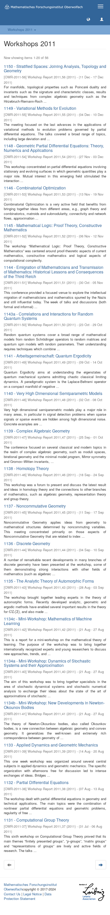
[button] (88, 19)
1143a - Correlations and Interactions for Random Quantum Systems (48, 316)
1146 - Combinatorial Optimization (35, 188)
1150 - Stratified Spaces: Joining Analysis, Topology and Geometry (55, 68)
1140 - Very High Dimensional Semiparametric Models (53, 393)
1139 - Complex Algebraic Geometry (37, 431)
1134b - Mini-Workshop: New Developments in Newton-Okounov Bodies (54, 705)
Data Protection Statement (27, 896)
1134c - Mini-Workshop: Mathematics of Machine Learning (48, 621)
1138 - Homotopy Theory (26, 468)
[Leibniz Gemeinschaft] (91, 892)
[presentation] (14, 611)
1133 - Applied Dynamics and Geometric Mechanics (51, 745)
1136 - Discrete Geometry (27, 543)
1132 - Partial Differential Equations (36, 782)
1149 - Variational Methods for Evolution (40, 108)
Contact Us (12, 894)
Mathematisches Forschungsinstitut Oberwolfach (30, 887)
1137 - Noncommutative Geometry (35, 506)
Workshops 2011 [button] (21, 29)
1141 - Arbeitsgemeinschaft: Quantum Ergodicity (47, 356)
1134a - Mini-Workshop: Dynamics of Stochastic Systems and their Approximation (47, 663)
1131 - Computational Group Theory (36, 820)
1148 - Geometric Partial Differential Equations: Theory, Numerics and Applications (54, 148)
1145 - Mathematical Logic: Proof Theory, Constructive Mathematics (53, 227)
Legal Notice (32, 894)
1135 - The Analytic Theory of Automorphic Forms (49, 581)
